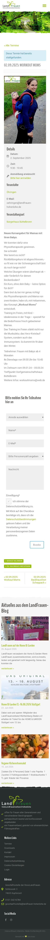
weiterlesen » (7, 668)
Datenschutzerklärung (14, 861)
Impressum (9, 856)
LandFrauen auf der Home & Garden (18, 645)
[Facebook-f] (5, 919)
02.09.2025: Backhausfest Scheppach (38, 580)
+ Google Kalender (13, 561)
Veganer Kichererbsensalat (13, 763)
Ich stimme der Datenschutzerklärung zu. (19, 504)
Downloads (9, 848)
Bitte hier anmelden (20, 178)
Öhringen (11, 192)
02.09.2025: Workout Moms (12, 578)
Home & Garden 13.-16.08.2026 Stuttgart (20, 704)
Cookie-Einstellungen (14, 865)
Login (6, 869)
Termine (8, 843)
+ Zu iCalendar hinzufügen (17, 566)
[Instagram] (11, 919)
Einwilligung (13, 495)
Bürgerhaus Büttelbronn (19, 221)
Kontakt (7, 852)
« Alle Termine (11, 45)
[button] (44, 6)
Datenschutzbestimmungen (21, 519)
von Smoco (31, 937)
